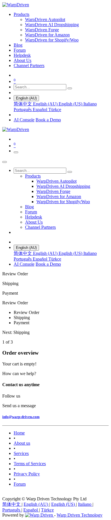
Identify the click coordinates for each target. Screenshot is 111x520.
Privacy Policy (27, 473)
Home (19, 432)
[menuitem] (21, 14)
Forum (20, 484)
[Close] (4, 162)
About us (22, 443)
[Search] (69, 88)
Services (21, 453)
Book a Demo (48, 119)
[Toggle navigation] (16, 152)
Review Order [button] (15, 302)
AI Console (24, 119)
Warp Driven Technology (79, 515)
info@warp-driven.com (21, 417)
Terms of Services (30, 463)
